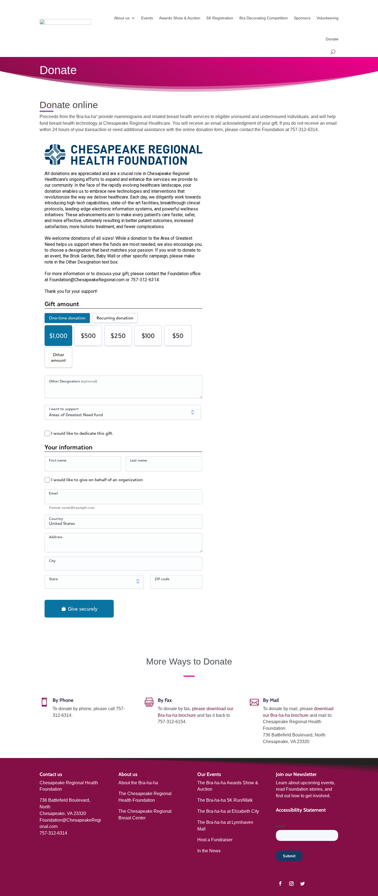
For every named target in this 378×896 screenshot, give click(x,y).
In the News (209, 850)
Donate (332, 39)
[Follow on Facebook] (280, 883)
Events (147, 18)
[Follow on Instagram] (291, 883)
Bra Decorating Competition (263, 18)
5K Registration (219, 18)
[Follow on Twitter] (302, 883)
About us (122, 18)
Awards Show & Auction (179, 18)
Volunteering (327, 18)
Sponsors (302, 18)
